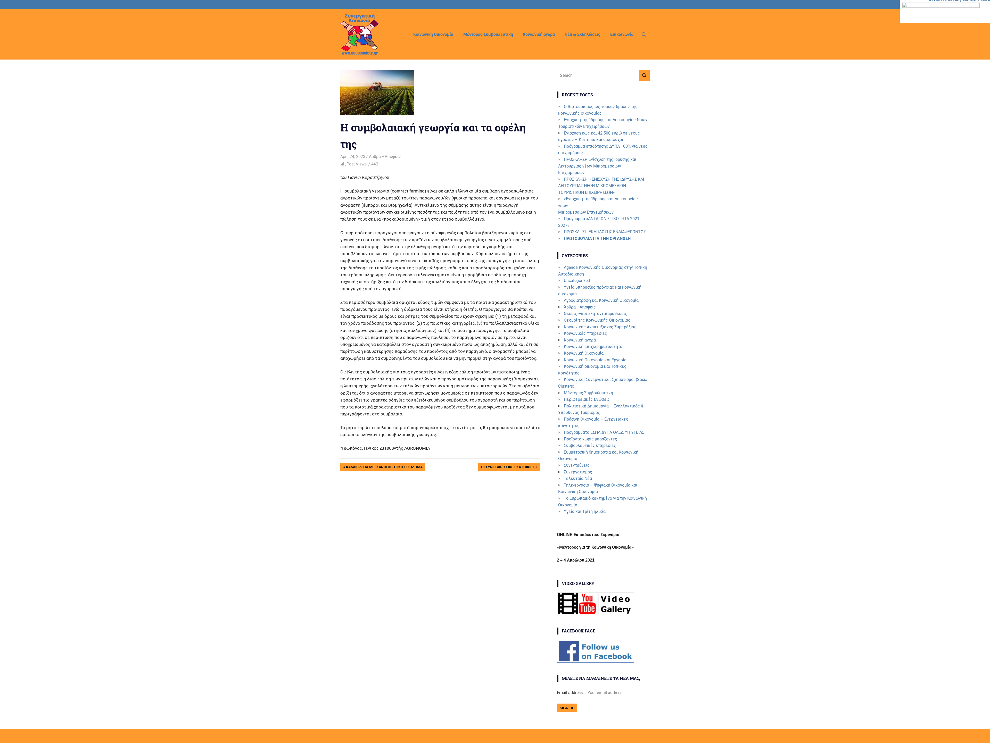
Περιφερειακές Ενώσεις (587, 399)
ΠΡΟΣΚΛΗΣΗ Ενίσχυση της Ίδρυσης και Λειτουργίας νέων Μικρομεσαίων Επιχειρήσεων (597, 166)
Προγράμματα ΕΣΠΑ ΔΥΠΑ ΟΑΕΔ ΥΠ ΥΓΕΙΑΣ (604, 432)
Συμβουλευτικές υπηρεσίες (590, 445)
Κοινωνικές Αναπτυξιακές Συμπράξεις (600, 326)
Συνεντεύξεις (577, 465)
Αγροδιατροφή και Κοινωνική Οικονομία (601, 300)
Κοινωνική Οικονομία (433, 34)
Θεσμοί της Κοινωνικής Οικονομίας (597, 320)
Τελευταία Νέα (578, 478)
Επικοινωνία (621, 34)
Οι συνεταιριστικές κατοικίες (507, 468)
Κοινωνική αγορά (539, 34)
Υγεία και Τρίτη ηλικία (585, 511)
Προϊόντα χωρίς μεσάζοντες (590, 439)
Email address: (571, 692)
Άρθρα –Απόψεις (385, 156)
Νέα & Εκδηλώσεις (582, 34)
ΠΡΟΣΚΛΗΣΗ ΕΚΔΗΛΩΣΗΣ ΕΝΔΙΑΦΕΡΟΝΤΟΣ (605, 231)
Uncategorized (577, 280)
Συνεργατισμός (578, 472)
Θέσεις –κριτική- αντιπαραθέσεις (595, 313)
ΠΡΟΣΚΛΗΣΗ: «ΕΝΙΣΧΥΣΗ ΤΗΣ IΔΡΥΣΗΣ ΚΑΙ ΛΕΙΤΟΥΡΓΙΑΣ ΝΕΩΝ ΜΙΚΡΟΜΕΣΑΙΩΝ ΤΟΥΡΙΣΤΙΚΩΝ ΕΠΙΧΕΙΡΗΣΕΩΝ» (601, 186)
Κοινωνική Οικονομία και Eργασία (595, 359)
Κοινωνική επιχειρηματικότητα (593, 346)
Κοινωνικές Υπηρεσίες (585, 333)
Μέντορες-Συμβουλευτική (488, 34)
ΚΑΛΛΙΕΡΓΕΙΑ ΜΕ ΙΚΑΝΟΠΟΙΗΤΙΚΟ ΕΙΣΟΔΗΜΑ (384, 468)
